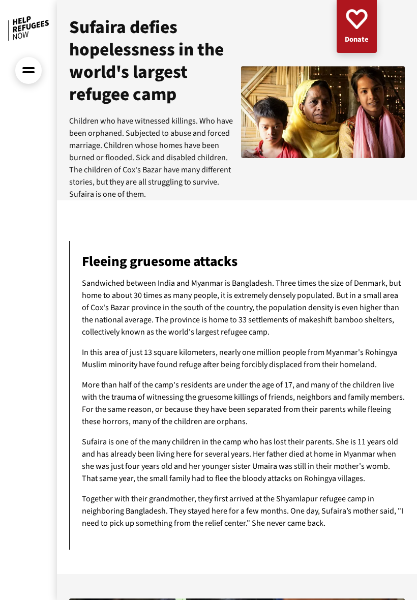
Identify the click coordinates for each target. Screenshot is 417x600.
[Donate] (357, 26)
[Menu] (28, 70)
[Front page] (28, 28)
